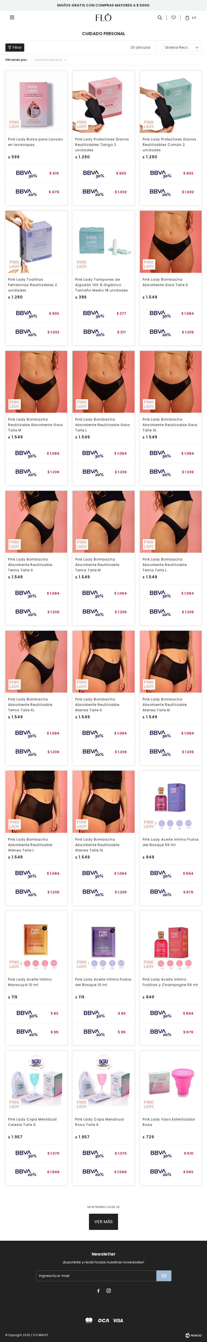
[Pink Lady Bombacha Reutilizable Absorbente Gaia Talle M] (36, 382)
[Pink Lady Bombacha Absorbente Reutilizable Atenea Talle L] (36, 802)
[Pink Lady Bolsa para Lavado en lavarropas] (36, 102)
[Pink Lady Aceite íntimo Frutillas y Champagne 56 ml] (171, 942)
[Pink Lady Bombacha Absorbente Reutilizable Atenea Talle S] (103, 662)
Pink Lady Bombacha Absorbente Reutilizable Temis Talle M (97, 564)
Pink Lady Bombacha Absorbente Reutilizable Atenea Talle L (30, 845)
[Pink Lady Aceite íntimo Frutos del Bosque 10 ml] (103, 942)
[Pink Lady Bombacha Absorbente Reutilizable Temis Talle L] (171, 522)
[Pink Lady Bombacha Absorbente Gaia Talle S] (171, 242)
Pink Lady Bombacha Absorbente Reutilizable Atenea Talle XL (97, 845)
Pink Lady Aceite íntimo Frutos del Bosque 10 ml (103, 982)
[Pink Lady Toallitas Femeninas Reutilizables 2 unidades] (36, 242)
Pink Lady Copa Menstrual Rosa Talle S (99, 1122)
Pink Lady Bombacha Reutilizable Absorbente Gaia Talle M (35, 424)
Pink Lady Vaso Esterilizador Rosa (169, 1122)
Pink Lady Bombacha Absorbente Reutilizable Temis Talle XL (30, 704)
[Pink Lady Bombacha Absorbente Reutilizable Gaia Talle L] (103, 382)
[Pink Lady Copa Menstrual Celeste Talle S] (36, 1082)
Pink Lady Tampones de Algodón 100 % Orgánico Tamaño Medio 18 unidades (101, 285)
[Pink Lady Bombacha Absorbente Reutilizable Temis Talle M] (103, 522)
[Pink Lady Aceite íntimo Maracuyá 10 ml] (36, 942)
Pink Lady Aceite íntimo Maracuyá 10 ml (30, 982)
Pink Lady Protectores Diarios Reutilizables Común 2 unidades (169, 144)
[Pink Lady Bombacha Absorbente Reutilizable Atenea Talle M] (171, 662)
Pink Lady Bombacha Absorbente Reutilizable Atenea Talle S (97, 704)
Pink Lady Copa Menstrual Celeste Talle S (32, 1122)
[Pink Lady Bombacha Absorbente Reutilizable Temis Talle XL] (36, 662)
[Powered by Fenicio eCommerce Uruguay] (193, 1335)
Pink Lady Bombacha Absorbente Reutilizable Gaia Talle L (102, 424)
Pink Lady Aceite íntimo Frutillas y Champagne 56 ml (170, 982)
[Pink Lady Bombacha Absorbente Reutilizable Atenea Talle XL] (103, 802)
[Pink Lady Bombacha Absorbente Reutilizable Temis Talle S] (36, 522)
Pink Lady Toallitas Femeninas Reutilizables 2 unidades (32, 285)
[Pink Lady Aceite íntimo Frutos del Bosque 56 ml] (171, 802)
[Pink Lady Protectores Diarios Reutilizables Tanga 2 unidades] (103, 102)
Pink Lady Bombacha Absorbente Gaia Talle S (165, 282)
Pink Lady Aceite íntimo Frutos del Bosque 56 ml (171, 842)
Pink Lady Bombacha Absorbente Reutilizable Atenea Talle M (165, 704)
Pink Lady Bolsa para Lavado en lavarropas (35, 142)
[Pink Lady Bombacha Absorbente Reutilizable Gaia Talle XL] (171, 382)
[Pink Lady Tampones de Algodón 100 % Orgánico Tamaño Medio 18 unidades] (103, 242)
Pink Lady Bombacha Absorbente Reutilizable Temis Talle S (30, 564)
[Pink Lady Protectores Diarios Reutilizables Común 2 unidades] (171, 102)
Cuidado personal (48, 60)
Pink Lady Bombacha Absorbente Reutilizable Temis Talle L (165, 564)
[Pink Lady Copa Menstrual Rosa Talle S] (103, 1082)
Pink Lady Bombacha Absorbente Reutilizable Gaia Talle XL (170, 424)
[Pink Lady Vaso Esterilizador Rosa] (171, 1082)
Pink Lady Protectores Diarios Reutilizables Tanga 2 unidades (102, 144)
